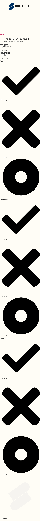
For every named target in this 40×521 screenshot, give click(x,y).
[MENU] (1, 31)
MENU (2, 34)
